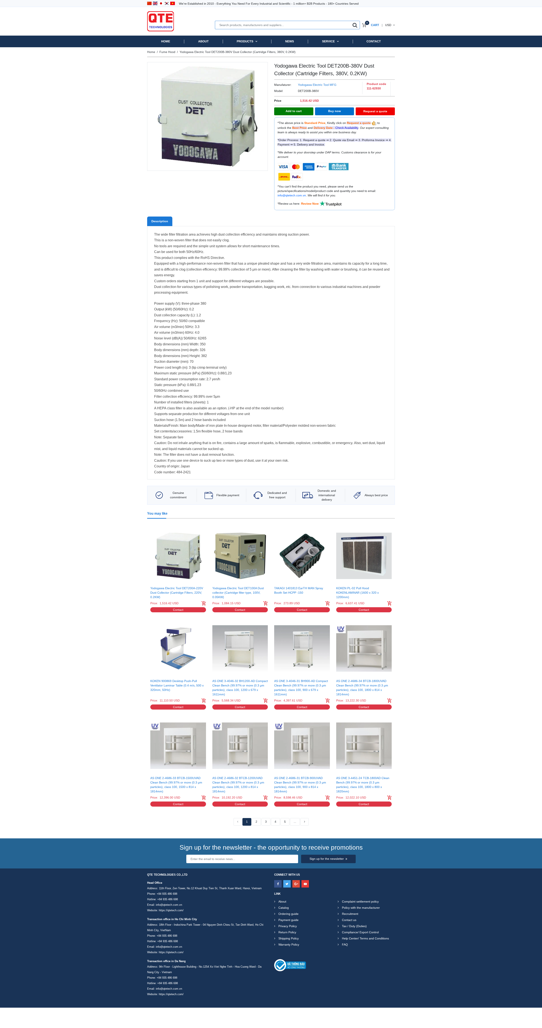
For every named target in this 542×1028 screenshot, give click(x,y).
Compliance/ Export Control (360, 932)
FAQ (345, 944)
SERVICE (328, 41)
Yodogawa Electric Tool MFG (317, 84)
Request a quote (375, 111)
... (295, 821)
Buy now (334, 111)
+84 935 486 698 (167, 893)
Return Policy (287, 932)
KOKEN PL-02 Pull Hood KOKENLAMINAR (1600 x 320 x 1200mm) (357, 592)
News (289, 41)
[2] (304, 822)
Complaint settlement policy (360, 901)
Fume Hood (167, 52)
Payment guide (288, 920)
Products (245, 41)
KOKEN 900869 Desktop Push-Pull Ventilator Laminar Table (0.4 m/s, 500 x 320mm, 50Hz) (177, 685)
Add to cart (294, 111)
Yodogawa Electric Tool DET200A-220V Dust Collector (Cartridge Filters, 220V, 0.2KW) (176, 592)
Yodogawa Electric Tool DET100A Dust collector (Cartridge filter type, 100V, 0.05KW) (238, 592)
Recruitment (350, 913)
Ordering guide (288, 913)
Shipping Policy (288, 938)
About (203, 41)
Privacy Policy (287, 926)
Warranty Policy (288, 944)
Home (165, 41)
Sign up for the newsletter (327, 858)
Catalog (283, 907)
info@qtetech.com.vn (169, 904)
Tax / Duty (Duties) (354, 926)
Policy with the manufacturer (361, 907)
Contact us (349, 920)
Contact (373, 41)
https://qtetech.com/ (171, 910)
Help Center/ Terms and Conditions (365, 938)
